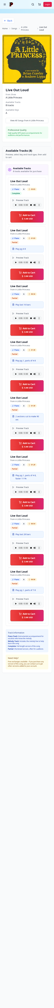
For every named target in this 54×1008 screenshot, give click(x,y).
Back (9, 20)
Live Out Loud (19, 181)
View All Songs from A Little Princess (27, 120)
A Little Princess (25, 28)
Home (5, 28)
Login (47, 4)
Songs (14, 28)
